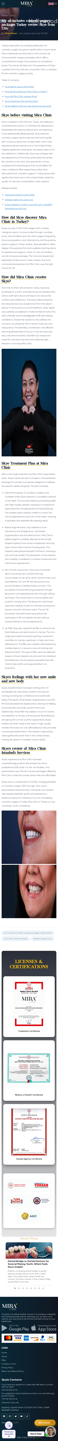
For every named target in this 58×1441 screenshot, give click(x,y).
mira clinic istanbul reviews (16, 939)
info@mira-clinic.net (10, 1402)
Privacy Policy (7, 1367)
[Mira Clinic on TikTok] (27, 1416)
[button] (50, 1431)
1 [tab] (14, 1288)
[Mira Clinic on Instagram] (9, 1416)
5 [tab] (31, 1288)
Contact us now (9, 1364)
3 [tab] (23, 1288)
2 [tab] (19, 1288)
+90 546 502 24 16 (9, 1399)
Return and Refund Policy (13, 1371)
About (4, 1356)
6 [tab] (35, 1288)
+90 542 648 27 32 (9, 1390)
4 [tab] (27, 1288)
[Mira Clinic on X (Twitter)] (15, 1416)
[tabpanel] (29, 1263)
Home (4, 1353)
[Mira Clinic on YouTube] (21, 1416)
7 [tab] (39, 1288)
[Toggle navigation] (3, 4)
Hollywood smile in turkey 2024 (20, 195)
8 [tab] (43, 1288)
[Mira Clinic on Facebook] (4, 1416)
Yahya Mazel (10, 33)
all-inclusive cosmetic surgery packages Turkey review (28, 933)
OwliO (15, 1422)
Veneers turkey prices (42, 939)
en (55, 3)
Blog (4, 1360)
